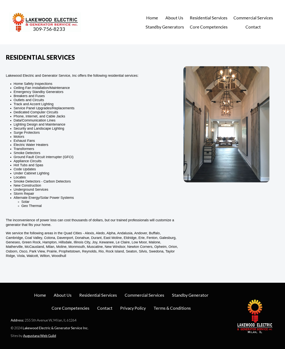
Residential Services (208, 17)
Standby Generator (190, 295)
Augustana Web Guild (39, 335)
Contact (253, 26)
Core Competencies (209, 26)
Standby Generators (165, 26)
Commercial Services (253, 17)
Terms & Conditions (172, 308)
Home (152, 17)
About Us (174, 17)
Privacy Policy (133, 308)
